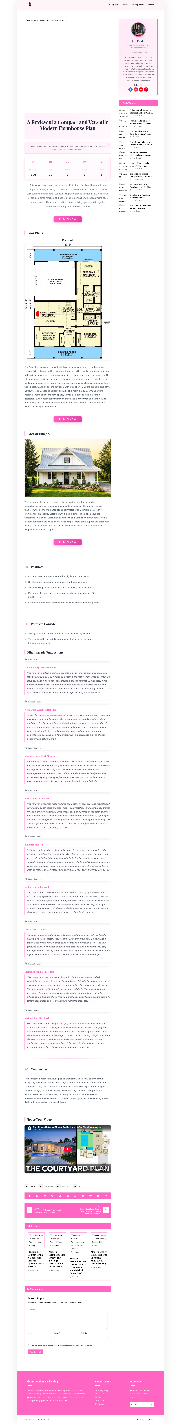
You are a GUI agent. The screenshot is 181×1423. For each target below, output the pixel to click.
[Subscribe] (151, 1404)
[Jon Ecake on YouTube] (141, 89)
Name (31, 1333)
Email (57, 1333)
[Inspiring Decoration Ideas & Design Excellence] (30, 5)
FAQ (99, 1397)
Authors (101, 1394)
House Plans (65, 1186)
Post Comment (35, 1352)
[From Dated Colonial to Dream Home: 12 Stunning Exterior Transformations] (123, 145)
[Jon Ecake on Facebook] (130, 89)
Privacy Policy (103, 1390)
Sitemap (101, 1404)
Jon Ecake (33, 1186)
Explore (101, 1400)
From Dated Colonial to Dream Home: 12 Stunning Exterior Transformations (141, 144)
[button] (104, 4)
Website (84, 1333)
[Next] (106, 1226)
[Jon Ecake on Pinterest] (146, 89)
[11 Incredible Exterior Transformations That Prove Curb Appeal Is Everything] (123, 134)
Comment (32, 1309)
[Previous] (103, 1226)
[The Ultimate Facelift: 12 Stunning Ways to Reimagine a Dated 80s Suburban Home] (123, 208)
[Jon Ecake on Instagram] (136, 89)
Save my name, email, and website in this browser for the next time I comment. (61, 1346)
